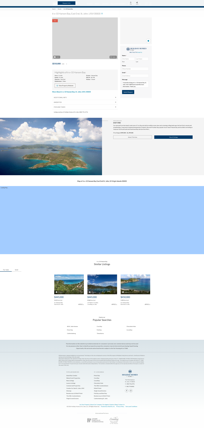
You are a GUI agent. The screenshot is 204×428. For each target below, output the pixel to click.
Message (124, 79)
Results (59, 9)
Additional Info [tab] (60, 97)
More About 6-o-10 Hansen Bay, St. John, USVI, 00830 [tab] (71, 92)
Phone (124, 65)
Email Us (139, 52)
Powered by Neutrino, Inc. (108, 406)
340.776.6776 (133, 52)
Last (137, 61)
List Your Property (84, 404)
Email (124, 72)
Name (124, 55)
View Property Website (66, 85)
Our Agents (106, 404)
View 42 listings (173, 137)
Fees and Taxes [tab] (59, 107)
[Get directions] (148, 41)
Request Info (67, 3)
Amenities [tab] (58, 102)
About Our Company (96, 404)
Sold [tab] (16, 270)
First (123, 61)
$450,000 (125, 297)
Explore (112, 404)
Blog (116, 404)
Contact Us (121, 404)
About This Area (132, 137)
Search (53, 9)
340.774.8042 (130, 386)
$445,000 (59, 297)
